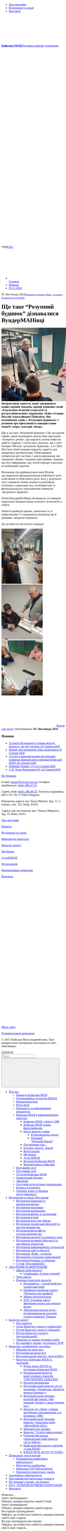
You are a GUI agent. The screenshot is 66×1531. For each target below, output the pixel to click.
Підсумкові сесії (26, 1171)
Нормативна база (27, 1101)
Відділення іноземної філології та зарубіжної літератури (37, 1242)
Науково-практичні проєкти (33, 1280)
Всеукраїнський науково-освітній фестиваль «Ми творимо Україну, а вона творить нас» (43, 1400)
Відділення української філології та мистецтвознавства (38, 1225)
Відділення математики (30, 1210)
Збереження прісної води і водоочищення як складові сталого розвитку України (40, 1313)
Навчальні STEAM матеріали (34, 1468)
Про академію (17, 4)
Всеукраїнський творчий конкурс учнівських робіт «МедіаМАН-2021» (39, 1422)
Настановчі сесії (26, 1167)
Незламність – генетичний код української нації (42, 1285)
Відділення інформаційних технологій (40, 1247)
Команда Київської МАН (31, 1095)
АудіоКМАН (9, 857)
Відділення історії (27, 1217)
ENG (10, 247)
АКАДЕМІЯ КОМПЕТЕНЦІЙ (28, 1267)
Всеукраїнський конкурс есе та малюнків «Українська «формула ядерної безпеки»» (43, 1389)
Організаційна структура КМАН (36, 1098)
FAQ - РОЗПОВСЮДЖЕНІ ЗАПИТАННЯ (35, 1485)
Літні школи (23, 1276)
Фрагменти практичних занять (35, 1472)
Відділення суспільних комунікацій (38, 1257)
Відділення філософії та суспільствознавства (30, 1232)
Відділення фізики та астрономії (36, 1214)
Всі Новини (8, 775)
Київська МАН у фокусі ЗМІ (41, 1121)
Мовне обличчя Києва (37, 1296)
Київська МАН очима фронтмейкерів (37, 1126)
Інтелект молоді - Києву (38, 1147)
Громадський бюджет (29, 1177)
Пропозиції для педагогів (25, 1455)
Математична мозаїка (36, 1429)
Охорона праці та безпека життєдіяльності (32, 1192)
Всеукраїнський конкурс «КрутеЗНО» (40, 1356)
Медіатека (7, 851)
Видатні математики (36, 1382)
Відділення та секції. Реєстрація (28, 1197)
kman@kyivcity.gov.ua (24, 782)
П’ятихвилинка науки (44, 1134)
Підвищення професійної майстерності (32, 1460)
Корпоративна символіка (17, 870)
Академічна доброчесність (25, 1475)
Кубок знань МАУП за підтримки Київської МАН (40, 1368)
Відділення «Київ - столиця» (34, 1253)
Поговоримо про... (35, 1144)
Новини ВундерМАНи (13, 297)
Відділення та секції (21, 7)
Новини (6, 826)
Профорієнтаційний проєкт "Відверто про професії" (40, 1292)
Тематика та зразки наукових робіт (37, 1339)
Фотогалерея (9, 864)
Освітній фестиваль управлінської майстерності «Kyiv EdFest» (40, 1439)
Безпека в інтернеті (28, 1187)
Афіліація (22, 1181)
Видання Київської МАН (39, 1161)
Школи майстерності (29, 1270)
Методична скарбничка (30, 1465)
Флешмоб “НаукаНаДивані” (42, 1139)
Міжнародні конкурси (15, 839)
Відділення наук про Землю (33, 1220)
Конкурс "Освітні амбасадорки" (43, 1432)
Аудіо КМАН (31, 1157)
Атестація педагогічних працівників (39, 1184)
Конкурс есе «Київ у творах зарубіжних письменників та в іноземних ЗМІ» (42, 1412)
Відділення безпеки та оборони (35, 1260)
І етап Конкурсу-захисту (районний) (39, 1326)
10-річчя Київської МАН (31, 1174)
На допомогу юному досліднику (29, 1481)
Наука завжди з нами (36, 1131)
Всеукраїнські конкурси (31, 1352)
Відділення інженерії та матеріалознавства (30, 1202)
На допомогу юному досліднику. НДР (40, 1343)
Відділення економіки (29, 1207)
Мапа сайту (8, 1027)
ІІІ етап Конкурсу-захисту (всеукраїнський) (32, 1335)
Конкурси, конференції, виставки (30, 1346)
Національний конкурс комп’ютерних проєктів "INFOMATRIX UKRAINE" (41, 1376)
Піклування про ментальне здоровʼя (31, 1478)
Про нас (14, 1091)
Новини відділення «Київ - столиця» (44, 294)
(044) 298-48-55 (27, 791)
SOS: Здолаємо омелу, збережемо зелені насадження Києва (41, 1303)
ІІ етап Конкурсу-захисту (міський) (38, 1329)
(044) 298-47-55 (27, 785)
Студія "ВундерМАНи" (30, 1263)
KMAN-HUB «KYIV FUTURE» (43, 1452)
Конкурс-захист (11, 845)
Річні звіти (22, 1105)
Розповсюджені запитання (17, 1033)
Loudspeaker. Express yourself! (41, 1273)
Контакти (15, 11)
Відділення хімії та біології (33, 1250)
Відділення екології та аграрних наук (39, 1237)
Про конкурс (24, 1323)
